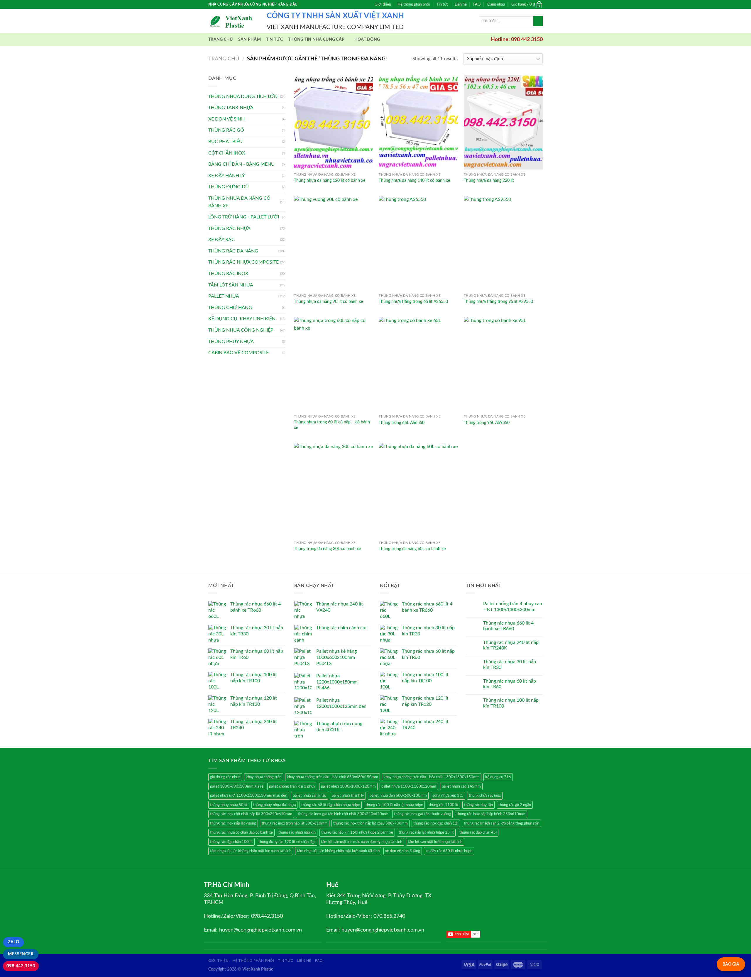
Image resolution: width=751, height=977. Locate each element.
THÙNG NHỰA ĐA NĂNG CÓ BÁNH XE (239, 202)
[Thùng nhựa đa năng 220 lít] (503, 122)
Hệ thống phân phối (414, 4)
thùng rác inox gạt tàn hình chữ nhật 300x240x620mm (343, 814)
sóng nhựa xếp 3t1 (447, 795)
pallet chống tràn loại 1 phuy (292, 786)
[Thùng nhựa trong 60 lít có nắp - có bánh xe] (333, 364)
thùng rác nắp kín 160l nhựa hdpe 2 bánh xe (357, 832)
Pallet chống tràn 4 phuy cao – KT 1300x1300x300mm (512, 606)
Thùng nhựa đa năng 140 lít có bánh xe (414, 180)
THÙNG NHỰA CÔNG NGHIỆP (240, 330)
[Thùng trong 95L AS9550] (503, 364)
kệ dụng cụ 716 (498, 777)
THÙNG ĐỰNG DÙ (228, 186)
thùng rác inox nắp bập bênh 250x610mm (490, 814)
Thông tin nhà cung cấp (316, 39)
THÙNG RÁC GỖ (226, 130)
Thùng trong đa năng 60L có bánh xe (412, 549)
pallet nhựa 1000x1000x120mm (348, 786)
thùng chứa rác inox (485, 795)
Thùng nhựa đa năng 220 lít (489, 180)
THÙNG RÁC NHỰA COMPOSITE (243, 262)
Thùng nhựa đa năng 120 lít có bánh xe (329, 180)
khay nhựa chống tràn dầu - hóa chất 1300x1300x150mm (432, 777)
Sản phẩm (249, 39)
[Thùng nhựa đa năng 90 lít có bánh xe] (333, 243)
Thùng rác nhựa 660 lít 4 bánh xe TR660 (508, 626)
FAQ (477, 4)
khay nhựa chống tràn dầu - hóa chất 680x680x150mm (332, 777)
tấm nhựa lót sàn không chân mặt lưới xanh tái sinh (338, 851)
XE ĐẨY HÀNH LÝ (226, 175)
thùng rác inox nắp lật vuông (233, 823)
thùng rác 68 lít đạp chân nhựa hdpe (330, 805)
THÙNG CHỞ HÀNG (230, 307)
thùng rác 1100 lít (444, 805)
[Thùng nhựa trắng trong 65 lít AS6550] (418, 243)
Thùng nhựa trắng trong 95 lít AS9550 (498, 301)
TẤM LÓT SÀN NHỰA (230, 285)
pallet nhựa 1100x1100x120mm (408, 786)
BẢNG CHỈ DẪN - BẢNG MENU (241, 164)
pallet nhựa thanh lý (348, 795)
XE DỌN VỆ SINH (226, 119)
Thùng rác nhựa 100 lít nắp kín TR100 (511, 703)
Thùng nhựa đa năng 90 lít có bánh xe (328, 301)
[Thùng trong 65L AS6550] (418, 364)
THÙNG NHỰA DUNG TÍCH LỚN (243, 96)
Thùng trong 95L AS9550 (487, 422)
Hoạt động (367, 39)
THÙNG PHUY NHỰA (231, 341)
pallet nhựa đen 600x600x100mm (398, 795)
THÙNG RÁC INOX (228, 273)
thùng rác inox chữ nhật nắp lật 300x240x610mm (251, 814)
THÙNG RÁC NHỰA (229, 228)
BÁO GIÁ (731, 964)
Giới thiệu (383, 4)
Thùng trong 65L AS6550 (401, 422)
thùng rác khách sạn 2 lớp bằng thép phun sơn (501, 823)
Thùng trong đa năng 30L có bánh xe (327, 549)
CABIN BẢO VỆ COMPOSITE (238, 352)
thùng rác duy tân (478, 805)
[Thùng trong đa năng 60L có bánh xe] (418, 490)
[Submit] (538, 21)
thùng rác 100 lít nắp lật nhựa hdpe (394, 805)
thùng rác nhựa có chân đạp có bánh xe (241, 832)
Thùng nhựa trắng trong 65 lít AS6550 (413, 301)
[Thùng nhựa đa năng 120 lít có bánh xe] (333, 122)
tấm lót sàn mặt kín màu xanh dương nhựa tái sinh (361, 842)
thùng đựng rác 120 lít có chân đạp (286, 842)
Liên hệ (461, 4)
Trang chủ (220, 39)
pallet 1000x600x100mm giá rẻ (236, 786)
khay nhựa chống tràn (263, 777)
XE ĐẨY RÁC (221, 239)
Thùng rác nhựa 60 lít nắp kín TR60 (509, 684)
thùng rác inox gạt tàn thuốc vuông (422, 814)
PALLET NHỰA (223, 296)
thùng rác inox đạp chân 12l (435, 823)
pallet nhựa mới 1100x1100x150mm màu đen (248, 795)
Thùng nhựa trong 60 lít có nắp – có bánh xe (332, 425)
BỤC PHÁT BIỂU (225, 141)
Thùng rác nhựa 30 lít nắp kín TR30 (509, 664)
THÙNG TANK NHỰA (230, 107)
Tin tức (442, 4)
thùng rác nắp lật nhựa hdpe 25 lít (426, 832)
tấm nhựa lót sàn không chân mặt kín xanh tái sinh (250, 851)
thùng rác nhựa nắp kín (297, 832)
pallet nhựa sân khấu (309, 795)
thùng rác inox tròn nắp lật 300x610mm (295, 823)
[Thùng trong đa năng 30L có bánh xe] (333, 490)
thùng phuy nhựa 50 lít (229, 805)
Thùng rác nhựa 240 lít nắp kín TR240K (511, 645)
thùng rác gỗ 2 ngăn (514, 805)
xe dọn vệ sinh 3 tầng (402, 851)
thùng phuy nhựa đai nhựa (274, 805)
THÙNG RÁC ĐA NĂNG (233, 251)
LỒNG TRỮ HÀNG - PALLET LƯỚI (243, 217)
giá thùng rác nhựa (225, 777)
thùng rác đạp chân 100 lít (231, 842)
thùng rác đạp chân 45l (478, 832)
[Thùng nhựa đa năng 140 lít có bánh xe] (418, 122)
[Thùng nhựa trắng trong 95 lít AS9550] (503, 243)
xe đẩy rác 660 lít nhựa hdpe (449, 851)
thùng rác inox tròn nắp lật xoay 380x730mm (370, 823)
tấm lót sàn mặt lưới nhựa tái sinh (435, 842)
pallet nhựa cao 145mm (461, 786)
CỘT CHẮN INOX (226, 153)
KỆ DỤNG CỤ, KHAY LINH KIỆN (241, 318)
